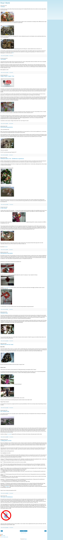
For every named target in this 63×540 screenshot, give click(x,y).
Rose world (3, 535)
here (12, 52)
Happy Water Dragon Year (7, 76)
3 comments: (11, 55)
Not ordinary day (4, 411)
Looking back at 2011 (5, 440)
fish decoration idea (7, 287)
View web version (23, 532)
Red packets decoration (6, 253)
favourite (5, 246)
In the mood (3, 208)
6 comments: (11, 527)
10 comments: (11, 123)
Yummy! (2, 6)
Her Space (7, 486)
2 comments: (11, 249)
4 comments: (11, 72)
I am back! (3, 59)
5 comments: (11, 407)
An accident (9, 434)
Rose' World (5, 3)
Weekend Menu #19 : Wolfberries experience (12, 158)
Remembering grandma (6, 127)
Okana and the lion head (6, 344)
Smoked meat (4, 313)
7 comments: (11, 204)
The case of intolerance (6, 497)
